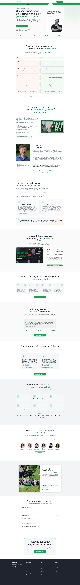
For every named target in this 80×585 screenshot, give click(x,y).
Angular (43, 415)
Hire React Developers (29, 571)
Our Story (56, 567)
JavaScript (47, 415)
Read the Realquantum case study (27, 367)
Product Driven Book (58, 573)
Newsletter (56, 571)
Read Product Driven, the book (23, 213)
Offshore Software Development (45, 565)
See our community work (46, 489)
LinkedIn (18, 168)
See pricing (30, 25)
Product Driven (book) (20, 169)
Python (31, 415)
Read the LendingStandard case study (47, 367)
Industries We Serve (43, 574)
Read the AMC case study (50, 16)
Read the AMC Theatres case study (54, 265)
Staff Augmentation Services (45, 567)
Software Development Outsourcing (46, 568)
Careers (56, 574)
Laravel (59, 415)
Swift (52, 415)
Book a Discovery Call (39, 296)
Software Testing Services (44, 571)
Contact (56, 577)
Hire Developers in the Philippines (45, 564)
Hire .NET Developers (29, 567)
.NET (17, 415)
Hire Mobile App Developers (30, 573)
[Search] (55, 1)
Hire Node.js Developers (29, 564)
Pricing (45, 1)
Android (35, 415)
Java (23, 415)
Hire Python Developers (29, 565)
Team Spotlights (39, 452)
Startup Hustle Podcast (58, 576)
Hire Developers (25, 1)
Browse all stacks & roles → (30, 574)
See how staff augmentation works (23, 136)
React (39, 415)
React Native (42, 417)
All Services (42, 573)
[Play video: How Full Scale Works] (52, 126)
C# (62, 415)
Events (52, 1)
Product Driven (40, 1)
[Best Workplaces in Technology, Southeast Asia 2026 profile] (26, 30)
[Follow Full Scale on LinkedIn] (13, 567)
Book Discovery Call (59, 1)
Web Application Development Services (46, 570)
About (48, 1)
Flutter (37, 417)
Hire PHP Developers (29, 568)
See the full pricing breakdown (30, 326)
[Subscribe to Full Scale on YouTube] (15, 567)
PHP (20, 415)
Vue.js (55, 415)
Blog (55, 570)
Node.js (27, 415)
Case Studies (35, 1)
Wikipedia (23, 168)
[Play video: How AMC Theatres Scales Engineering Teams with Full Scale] (29, 255)
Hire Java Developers (29, 570)
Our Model (30, 1)
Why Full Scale (57, 565)
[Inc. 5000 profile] (17, 30)
